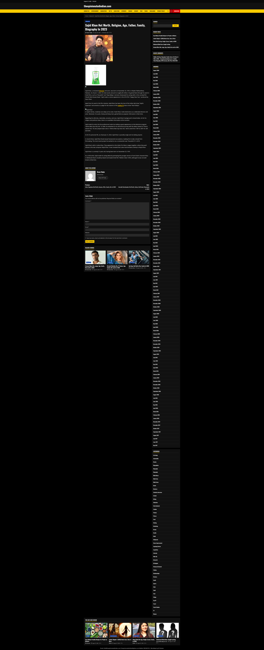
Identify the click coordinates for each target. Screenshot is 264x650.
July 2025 (155, 114)
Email (87, 227)
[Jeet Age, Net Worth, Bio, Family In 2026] (139, 257)
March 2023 (156, 209)
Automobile (155, 458)
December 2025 (156, 97)
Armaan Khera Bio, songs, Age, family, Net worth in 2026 (94, 267)
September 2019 (157, 351)
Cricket (136, 11)
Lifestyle (155, 553)
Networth (123, 11)
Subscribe (176, 11)
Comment (88, 201)
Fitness (155, 516)
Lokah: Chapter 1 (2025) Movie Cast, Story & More (164, 38)
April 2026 (155, 84)
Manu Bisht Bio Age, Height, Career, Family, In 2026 (164, 41)
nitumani (88, 643)
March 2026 (156, 87)
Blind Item (155, 479)
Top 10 (110, 11)
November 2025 (156, 101)
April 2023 (155, 205)
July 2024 (155, 155)
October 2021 (156, 266)
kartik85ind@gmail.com (162, 641)
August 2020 (156, 313)
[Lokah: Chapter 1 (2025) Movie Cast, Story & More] (120, 630)
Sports (154, 583)
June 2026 (155, 77)
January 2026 (156, 94)
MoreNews (153, 648)
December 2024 (156, 138)
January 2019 (156, 378)
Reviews (155, 577)
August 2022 (156, 232)
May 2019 (155, 364)
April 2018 (155, 408)
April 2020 (155, 327)
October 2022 (156, 226)
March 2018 (155, 411)
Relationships (156, 573)
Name (87, 221)
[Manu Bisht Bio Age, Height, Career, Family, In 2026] (144, 630)
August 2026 (156, 70)
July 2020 (155, 317)
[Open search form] (168, 11)
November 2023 (156, 182)
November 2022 (156, 222)
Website (87, 232)
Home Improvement (157, 543)
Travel (146, 11)
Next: (133, 187)
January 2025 (156, 134)
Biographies (104, 11)
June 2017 (155, 442)
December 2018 (156, 381)
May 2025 (155, 121)
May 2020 (155, 324)
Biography (155, 469)
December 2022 (156, 219)
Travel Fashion (156, 607)
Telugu (154, 597)
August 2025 (156, 111)
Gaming (155, 523)
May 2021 (155, 283)
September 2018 (157, 391)
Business (155, 489)
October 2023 (156, 185)
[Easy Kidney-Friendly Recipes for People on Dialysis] (96, 630)
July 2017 (155, 438)
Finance (130, 11)
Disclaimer (152, 11)
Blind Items (116, 11)
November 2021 (156, 263)
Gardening (155, 526)
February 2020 (156, 334)
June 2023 (155, 199)
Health (154, 533)
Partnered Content (157, 567)
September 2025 (157, 107)
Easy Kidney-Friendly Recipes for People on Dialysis (164, 35)
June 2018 (155, 401)
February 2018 (156, 415)
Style (154, 587)
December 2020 (156, 300)
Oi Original (155, 563)
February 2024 (156, 172)
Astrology (155, 455)
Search (155, 21)
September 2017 (157, 432)
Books (154, 485)
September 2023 (157, 188)
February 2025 (156, 131)
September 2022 (157, 229)
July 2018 (155, 398)
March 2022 (156, 249)
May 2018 (155, 405)
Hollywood (155, 539)
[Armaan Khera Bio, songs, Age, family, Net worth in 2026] (95, 257)
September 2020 (157, 310)
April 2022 (155, 246)
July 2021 (155, 276)
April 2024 (155, 165)
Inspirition (155, 550)
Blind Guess (156, 475)
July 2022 (155, 236)
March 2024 (156, 168)
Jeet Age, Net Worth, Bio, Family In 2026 (139, 266)
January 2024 (156, 175)
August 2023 (156, 192)
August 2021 (156, 273)
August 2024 (156, 151)
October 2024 (156, 145)
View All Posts (102, 178)
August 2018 (156, 395)
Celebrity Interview (157, 492)
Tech (141, 11)
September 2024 (157, 148)
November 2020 (156, 303)
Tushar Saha (88, 269)
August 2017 (156, 435)
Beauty (154, 462)
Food (154, 519)
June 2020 (155, 320)
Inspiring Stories (157, 546)
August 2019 (156, 354)
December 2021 (156, 259)
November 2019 (156, 344)
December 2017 (156, 422)
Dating (154, 499)
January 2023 (156, 215)
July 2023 (155, 195)
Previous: (100, 186)
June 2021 (155, 280)
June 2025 (155, 118)
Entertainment (94, 11)
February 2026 (156, 90)
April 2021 (155, 286)
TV (153, 610)
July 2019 (155, 357)
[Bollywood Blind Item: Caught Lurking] (167, 630)
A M (111, 643)
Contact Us (86, 11)
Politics (155, 570)
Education (155, 502)
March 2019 (155, 371)
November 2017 (156, 425)
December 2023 (156, 178)
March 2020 (156, 330)
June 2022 (155, 239)
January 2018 (156, 418)
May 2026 (155, 80)
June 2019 (155, 361)
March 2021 (155, 290)
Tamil (154, 590)
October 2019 (156, 347)
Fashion (155, 509)
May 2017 (155, 445)
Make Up (155, 556)
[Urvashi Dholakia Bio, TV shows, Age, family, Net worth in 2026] (117, 257)
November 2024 (156, 141)
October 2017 (156, 428)
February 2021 (156, 293)
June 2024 (155, 158)
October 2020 (156, 307)
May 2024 (155, 161)
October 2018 (156, 388)
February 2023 (156, 212)
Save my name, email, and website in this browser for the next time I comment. (107, 238)
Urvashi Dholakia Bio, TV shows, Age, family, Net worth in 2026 (116, 267)
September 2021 (157, 270)
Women (155, 614)
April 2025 (155, 124)
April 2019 (155, 368)
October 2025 (156, 104)
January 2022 (156, 256)
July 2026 (155, 74)
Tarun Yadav (89, 32)
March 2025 (156, 128)
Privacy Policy (161, 11)
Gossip (154, 529)
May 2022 (155, 243)
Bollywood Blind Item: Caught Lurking (161, 44)
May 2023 (155, 202)
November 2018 (156, 384)
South (154, 580)
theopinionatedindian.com (97, 6)
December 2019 (156, 340)
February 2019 (156, 374)
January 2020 (156, 337)
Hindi (154, 536)
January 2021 (156, 297)
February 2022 (156, 253)
